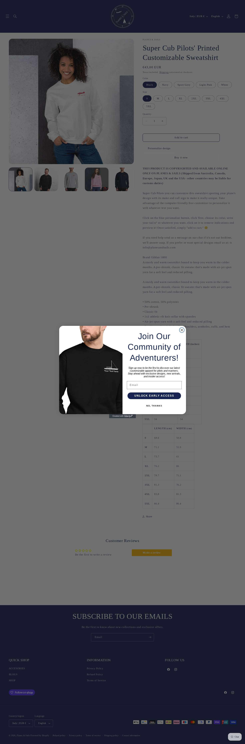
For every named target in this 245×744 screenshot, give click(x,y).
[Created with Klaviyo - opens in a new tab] (122, 416)
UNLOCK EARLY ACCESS (154, 395)
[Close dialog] (181, 330)
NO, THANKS (154, 406)
